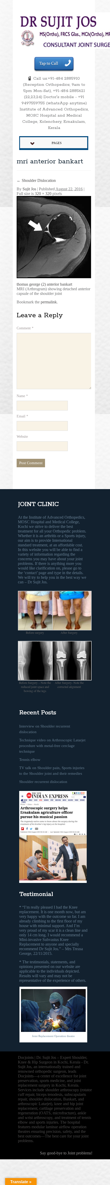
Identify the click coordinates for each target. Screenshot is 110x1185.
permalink (49, 302)
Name (22, 396)
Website (22, 436)
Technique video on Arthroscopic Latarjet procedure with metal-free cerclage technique (52, 745)
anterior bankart (59, 284)
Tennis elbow (29, 760)
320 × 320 (43, 193)
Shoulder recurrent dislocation (43, 782)
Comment (25, 328)
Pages (57, 143)
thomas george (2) (31, 284)
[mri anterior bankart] (57, 237)
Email (22, 416)
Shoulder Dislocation (36, 180)
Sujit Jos (29, 189)
